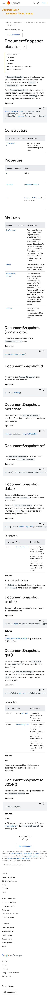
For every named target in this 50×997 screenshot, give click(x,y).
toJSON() (9, 308)
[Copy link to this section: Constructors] (29, 130)
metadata (9, 184)
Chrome (5, 965)
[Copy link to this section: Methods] (22, 217)
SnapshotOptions (22, 547)
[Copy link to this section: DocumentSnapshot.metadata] (23, 409)
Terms (4, 986)
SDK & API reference (9, 881)
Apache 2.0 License (31, 856)
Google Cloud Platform (10, 973)
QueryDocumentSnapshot (16, 638)
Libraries (5, 888)
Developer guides (8, 877)
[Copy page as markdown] (24, 47)
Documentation (10, 9)
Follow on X (6, 910)
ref (7, 198)
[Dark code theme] (40, 108)
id (6, 173)
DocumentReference (32, 198)
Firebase (8, 22)
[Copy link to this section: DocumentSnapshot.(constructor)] (30, 332)
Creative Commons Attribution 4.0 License (24, 854)
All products (6, 976)
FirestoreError (11, 826)
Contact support (8, 928)
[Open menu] (3, 3)
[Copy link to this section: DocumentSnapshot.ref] (7, 450)
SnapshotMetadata (31, 184)
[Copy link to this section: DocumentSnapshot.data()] (17, 489)
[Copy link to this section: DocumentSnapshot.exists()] (19, 602)
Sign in (44, 3)
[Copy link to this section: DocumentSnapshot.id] (7, 370)
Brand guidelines (8, 943)
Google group (7, 935)
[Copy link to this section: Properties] (25, 160)
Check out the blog (9, 902)
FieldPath (24, 713)
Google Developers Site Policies (19, 858)
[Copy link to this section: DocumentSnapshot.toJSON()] (19, 784)
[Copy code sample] (43, 108)
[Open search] (33, 2)
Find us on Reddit (8, 906)
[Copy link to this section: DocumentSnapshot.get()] (15, 655)
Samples (5, 885)
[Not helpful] (22, 30)
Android (5, 961)
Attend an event (8, 917)
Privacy (11, 986)
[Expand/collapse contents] (18, 54)
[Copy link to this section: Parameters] (20, 535)
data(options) (10, 230)
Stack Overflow (7, 931)
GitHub (4, 892)
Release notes (7, 939)
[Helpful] (19, 30)
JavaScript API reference (19, 13)
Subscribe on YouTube (10, 914)
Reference (11, 25)
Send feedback (14, 35)
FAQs (4, 946)
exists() (8, 265)
